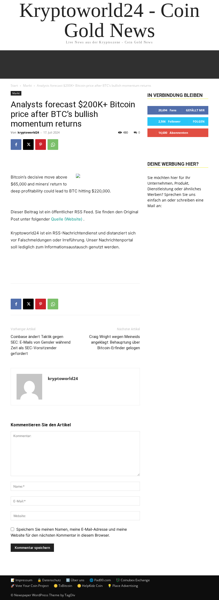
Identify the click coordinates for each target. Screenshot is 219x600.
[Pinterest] (40, 144)
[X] (28, 144)
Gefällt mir (195, 110)
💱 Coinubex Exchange (133, 580)
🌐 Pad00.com (100, 580)
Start (14, 85)
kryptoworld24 (28, 132)
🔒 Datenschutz (49, 580)
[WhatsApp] (53, 144)
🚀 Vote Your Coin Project (30, 585)
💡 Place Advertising (123, 585)
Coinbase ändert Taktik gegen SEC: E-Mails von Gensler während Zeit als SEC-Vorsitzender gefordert (41, 345)
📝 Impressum (21, 580)
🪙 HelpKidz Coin (90, 585)
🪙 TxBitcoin (63, 585)
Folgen (199, 121)
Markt (27, 85)
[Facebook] (16, 144)
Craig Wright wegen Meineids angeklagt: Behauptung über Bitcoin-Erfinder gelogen (114, 342)
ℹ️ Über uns (75, 580)
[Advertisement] (75, 265)
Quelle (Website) (67, 219)
